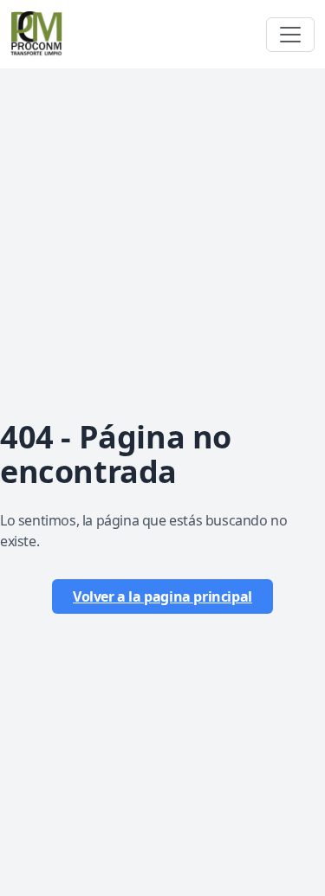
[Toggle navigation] (290, 34)
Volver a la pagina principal (162, 596)
